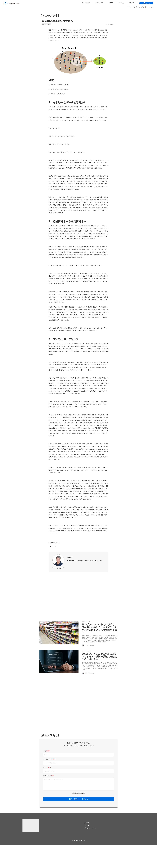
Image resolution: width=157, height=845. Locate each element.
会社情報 (86, 823)
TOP (128, 7)
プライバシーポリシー (78, 793)
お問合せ (86, 825)
